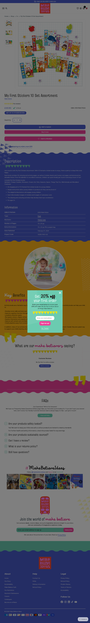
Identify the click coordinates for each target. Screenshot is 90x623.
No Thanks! (45, 328)
